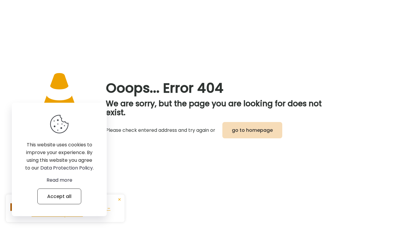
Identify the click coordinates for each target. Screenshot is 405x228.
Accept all (59, 196)
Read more (59, 180)
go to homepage (252, 130)
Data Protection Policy (66, 167)
